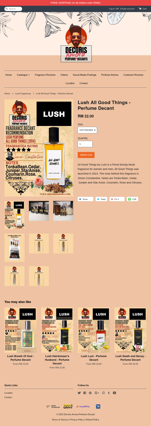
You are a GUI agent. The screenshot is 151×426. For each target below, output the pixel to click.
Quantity (83, 138)
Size (80, 124)
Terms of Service (60, 419)
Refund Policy (92, 419)
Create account (127, 8)
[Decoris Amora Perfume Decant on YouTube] (114, 393)
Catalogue (22, 75)
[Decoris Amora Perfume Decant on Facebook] (84, 393)
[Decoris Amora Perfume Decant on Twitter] (79, 393)
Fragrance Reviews (45, 75)
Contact (84, 83)
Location (70, 83)
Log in (112, 8)
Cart (145, 8)
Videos (64, 75)
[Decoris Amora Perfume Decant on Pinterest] (90, 393)
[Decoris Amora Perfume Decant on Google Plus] (97, 393)
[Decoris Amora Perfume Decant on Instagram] (103, 393)
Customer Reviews (133, 75)
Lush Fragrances (23, 93)
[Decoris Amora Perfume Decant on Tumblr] (109, 393)
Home (8, 75)
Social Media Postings (84, 75)
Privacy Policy (77, 419)
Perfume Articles (109, 75)
